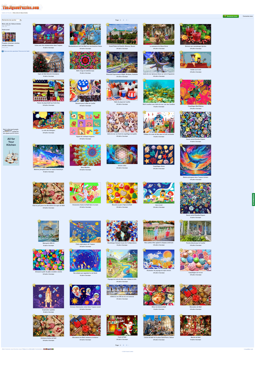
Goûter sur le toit (195, 69)
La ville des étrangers (48, 130)
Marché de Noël (195, 337)
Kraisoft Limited (129, 351)
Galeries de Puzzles (7, 12)
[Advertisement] (149, 7)
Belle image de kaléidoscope (85, 71)
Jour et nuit (158, 205)
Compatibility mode (248, 349)
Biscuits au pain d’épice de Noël (122, 205)
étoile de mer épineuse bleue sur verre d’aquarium (158, 74)
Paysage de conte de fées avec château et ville (122, 279)
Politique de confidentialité (28, 349)
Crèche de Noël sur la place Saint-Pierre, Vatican (159, 337)
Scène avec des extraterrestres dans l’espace (48, 45)
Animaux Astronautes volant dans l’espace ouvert (85, 307)
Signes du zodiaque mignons (85, 136)
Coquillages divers (159, 166)
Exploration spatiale (48, 310)
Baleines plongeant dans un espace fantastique (48, 169)
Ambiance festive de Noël (48, 338)
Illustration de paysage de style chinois (159, 270)
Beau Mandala (85, 167)
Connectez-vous (248, 16)
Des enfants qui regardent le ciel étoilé (85, 273)
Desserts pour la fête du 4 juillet (85, 103)
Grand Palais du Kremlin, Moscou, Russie (122, 46)
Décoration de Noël (196, 307)
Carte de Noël (122, 337)
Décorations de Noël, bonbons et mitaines (85, 337)
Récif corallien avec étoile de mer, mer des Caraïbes (159, 104)
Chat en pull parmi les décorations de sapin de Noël (48, 205)
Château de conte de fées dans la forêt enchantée (159, 134)
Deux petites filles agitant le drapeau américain (158, 242)
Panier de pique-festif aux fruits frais (48, 103)
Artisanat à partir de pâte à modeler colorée (48, 272)
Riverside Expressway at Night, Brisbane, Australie (122, 74)
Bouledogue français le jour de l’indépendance (122, 243)
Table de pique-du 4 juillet (122, 102)
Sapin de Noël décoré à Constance (48, 74)
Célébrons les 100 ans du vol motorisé (122, 296)
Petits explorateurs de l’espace (85, 244)
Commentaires (38, 349)
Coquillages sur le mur (196, 272)
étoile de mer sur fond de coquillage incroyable (122, 134)
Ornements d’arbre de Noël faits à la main (85, 205)
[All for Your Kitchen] (11, 165)
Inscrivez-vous (17, 349)
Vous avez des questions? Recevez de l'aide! (16, 51)
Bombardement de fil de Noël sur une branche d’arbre (85, 46)
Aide (3, 349)
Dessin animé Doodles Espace (195, 139)
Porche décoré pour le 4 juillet (195, 243)
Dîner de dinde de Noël (159, 307)
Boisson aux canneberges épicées (195, 46)
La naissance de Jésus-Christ (159, 46)
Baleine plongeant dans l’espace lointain (195, 177)
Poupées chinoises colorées (10, 43)
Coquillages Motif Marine (195, 106)
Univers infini (122, 165)
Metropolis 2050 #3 (48, 243)
